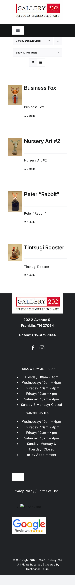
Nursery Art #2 (42, 141)
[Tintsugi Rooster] (15, 252)
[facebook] (33, 347)
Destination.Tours (37, 569)
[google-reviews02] (29, 519)
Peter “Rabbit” (41, 194)
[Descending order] (58, 41)
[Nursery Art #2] (15, 147)
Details (31, 115)
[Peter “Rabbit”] (15, 201)
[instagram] (42, 347)
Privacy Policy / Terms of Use (35, 491)
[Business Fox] (15, 95)
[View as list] (41, 62)
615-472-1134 (44, 335)
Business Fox (40, 87)
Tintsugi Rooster (44, 247)
